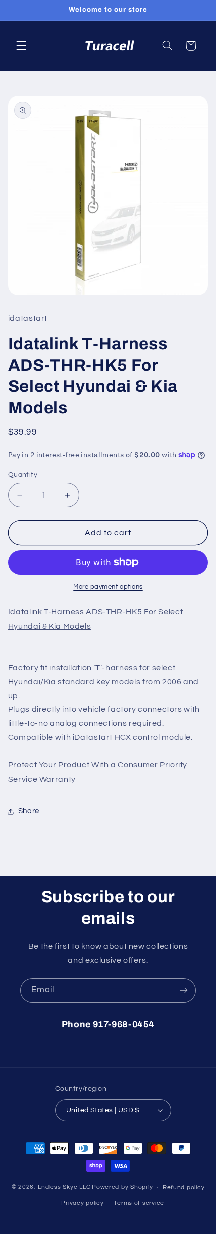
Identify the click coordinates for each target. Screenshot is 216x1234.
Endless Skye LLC (64, 1187)
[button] (21, 45)
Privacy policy (82, 1203)
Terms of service (139, 1203)
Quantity (22, 474)
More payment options (108, 587)
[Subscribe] (183, 990)
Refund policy (184, 1187)
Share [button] (28, 811)
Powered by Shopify (122, 1187)
